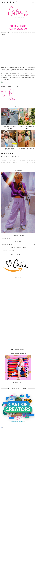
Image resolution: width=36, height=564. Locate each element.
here (2, 71)
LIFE (22, 22)
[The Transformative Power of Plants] (26, 116)
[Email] (13, 2)
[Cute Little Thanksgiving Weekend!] (9, 116)
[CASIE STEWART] (18, 8)
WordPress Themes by (18, 562)
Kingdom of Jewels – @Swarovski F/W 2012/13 (9, 160)
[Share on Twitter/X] (6, 154)
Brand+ (5, 156)
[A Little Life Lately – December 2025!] (9, 138)
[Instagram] (5, 2)
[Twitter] (2, 2)
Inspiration (17, 156)
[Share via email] (2, 154)
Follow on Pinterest (19, 349)
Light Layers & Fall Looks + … (26, 148)
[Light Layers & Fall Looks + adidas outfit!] (26, 138)
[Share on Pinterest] (9, 154)
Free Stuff (11, 156)
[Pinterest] (7, 2)
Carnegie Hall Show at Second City (27, 160)
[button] (34, 2)
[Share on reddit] (13, 154)
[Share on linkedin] (11, 154)
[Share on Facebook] (4, 154)
